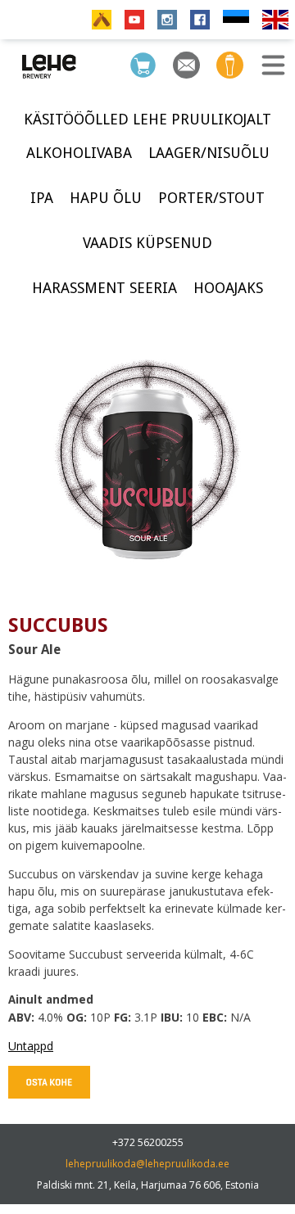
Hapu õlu (106, 197)
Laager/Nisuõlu (209, 152)
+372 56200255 (148, 1142)
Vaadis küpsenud (147, 242)
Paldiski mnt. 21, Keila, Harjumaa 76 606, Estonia (148, 1185)
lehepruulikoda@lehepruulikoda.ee (147, 1164)
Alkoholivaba (79, 152)
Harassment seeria (104, 287)
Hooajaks (228, 287)
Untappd (30, 1046)
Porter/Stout (211, 197)
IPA (41, 197)
